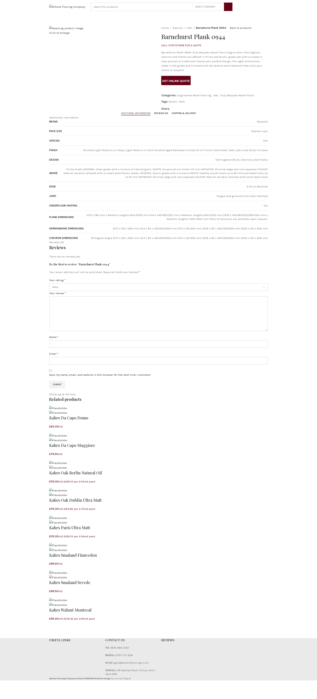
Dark (182, 101)
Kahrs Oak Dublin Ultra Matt (75, 500)
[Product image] (58, 412)
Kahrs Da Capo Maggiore (72, 445)
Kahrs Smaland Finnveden (73, 555)
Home (165, 28)
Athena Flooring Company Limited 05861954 (71, 678)
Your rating (57, 280)
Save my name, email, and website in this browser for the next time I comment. (100, 374)
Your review (57, 293)
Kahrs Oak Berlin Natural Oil (75, 472)
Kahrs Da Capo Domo (68, 417)
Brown (173, 101)
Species (178, 28)
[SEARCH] (228, 7)
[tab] (135, 113)
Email (54, 353)
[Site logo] (67, 6)
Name (54, 337)
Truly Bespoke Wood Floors (237, 95)
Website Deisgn (102, 678)
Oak (189, 28)
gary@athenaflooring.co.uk (131, 662)
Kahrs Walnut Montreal (70, 610)
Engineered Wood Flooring (194, 95)
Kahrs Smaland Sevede (69, 582)
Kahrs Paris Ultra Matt (69, 527)
